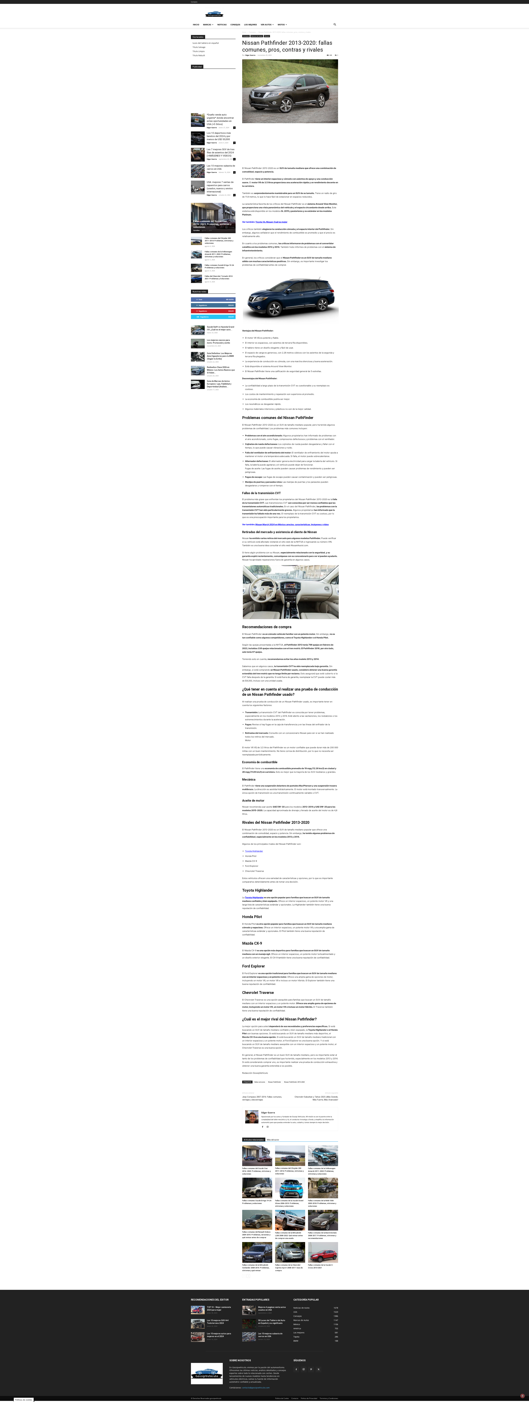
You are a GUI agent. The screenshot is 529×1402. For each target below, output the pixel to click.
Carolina (196, 230)
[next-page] (248, 1276)
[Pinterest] (311, 1369)
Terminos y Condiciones (329, 1398)
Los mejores (250, 24)
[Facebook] (263, 1127)
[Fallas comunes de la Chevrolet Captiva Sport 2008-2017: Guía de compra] (290, 1252)
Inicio (196, 24)
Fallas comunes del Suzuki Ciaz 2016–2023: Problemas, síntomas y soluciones (256, 1171)
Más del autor (273, 1140)
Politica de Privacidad (309, 1398)
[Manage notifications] (522, 1396)
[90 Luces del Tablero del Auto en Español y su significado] (249, 1324)
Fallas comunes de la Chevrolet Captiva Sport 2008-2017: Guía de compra (289, 1268)
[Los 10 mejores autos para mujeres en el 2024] (198, 1337)
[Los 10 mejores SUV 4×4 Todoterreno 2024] (198, 1324)
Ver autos (266, 24)
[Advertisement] (288, 14)
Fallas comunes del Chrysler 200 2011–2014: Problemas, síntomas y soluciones (289, 1171)
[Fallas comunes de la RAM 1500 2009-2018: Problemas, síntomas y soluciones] (323, 1188)
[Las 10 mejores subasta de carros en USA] (198, 171)
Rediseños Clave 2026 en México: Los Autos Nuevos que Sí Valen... (221, 370)
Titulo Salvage (199, 47)
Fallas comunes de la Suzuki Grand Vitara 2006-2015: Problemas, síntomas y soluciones (289, 1203)
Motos (281, 24)
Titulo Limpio (199, 51)
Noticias (222, 24)
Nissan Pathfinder (274, 1082)
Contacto (194, 2)
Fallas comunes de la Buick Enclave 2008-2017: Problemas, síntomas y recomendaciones (322, 1235)
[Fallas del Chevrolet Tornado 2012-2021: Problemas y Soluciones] (196, 279)
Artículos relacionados (254, 1140)
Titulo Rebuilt (199, 55)
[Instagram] (268, 1127)
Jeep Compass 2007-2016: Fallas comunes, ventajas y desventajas (262, 1098)
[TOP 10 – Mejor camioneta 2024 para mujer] (198, 1310)
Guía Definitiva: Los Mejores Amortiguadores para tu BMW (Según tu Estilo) (220, 356)
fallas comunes (259, 1082)
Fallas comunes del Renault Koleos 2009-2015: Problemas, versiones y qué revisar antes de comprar (256, 1234)
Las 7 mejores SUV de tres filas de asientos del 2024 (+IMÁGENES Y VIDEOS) (220, 152)
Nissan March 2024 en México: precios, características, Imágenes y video (292, 524)
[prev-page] (244, 1276)
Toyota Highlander (254, 851)
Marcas (207, 24)
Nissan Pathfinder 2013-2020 (294, 1082)
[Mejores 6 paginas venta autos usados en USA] (249, 1310)
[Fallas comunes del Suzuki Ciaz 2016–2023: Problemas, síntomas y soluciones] (257, 1155)
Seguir (231, 305)
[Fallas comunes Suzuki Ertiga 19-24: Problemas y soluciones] (257, 1188)
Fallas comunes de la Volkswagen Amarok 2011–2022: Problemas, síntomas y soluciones (321, 1171)
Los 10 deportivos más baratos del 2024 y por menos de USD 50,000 (219, 136)
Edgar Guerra (250, 55)
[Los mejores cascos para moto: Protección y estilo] (198, 343)
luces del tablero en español (206, 43)
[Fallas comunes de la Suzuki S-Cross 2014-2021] (323, 1252)
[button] (334, 25)
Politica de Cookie (282, 1398)
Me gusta (230, 299)
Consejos (235, 24)
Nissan (267, 36)
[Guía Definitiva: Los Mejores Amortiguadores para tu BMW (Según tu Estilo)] (198, 357)
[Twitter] (318, 1369)
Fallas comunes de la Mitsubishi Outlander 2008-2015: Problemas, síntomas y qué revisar (255, 1268)
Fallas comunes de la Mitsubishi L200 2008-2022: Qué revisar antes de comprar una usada (289, 1235)
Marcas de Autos (256, 36)
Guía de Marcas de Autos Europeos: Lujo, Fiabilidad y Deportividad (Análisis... (219, 384)
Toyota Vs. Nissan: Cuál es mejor (271, 222)
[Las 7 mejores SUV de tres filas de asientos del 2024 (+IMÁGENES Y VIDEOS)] (198, 155)
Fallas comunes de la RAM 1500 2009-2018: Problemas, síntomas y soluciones (322, 1203)
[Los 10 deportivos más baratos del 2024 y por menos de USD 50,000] (198, 138)
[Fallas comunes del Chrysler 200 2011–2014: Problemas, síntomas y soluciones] (290, 1155)
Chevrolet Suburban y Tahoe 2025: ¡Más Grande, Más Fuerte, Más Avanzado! (316, 1098)
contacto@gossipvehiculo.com (256, 1387)
